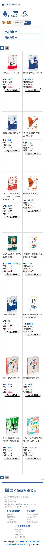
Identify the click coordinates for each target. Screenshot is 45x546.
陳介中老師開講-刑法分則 (32, 73)
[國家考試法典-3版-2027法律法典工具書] (12, 243)
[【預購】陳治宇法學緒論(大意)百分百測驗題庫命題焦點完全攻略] (12, 182)
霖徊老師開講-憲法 (10, 314)
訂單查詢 (24, 16)
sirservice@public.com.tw (19, 507)
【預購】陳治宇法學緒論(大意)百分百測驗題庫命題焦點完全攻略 (12, 196)
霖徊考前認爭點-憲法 (31, 378)
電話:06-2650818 (10, 499)
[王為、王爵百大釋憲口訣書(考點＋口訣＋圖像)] (33, 425)
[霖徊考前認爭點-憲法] (33, 365)
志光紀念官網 (20, 537)
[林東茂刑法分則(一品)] (12, 61)
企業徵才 (18, 532)
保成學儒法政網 (32, 522)
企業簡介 (18, 530)
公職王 (29, 519)
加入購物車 (13, 90)
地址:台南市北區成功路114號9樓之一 (17, 497)
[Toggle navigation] (36, 5)
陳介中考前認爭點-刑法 (11, 378)
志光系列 (10, 515)
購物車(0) (15, 16)
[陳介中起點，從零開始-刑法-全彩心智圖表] (33, 303)
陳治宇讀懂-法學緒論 (31, 194)
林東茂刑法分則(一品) (11, 73)
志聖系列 (10, 519)
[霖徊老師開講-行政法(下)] (12, 122)
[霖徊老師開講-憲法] (12, 303)
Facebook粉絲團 (32, 515)
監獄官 (27, 23)
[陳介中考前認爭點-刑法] (12, 365)
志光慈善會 (19, 534)
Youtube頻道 (31, 517)
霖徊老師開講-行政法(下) (12, 133)
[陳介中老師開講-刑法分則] (33, 61)
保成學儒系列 (11, 517)
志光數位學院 (11, 522)
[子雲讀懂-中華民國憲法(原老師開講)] (33, 122)
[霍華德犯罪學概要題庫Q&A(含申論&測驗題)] (12, 425)
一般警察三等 (21, 23)
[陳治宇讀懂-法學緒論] (33, 182)
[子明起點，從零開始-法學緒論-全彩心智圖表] (33, 243)
